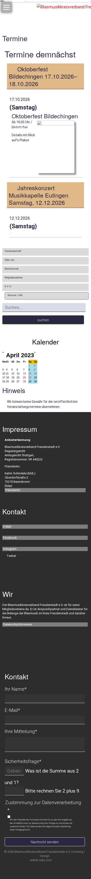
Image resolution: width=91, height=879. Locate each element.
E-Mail (7, 526)
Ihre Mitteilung (21, 731)
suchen (43, 320)
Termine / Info (14, 295)
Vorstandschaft (13, 251)
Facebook (10, 537)
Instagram (10, 549)
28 (24, 381)
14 (24, 373)
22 (29, 377)
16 (35, 373)
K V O (8, 286)
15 (29, 373)
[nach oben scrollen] (79, 860)
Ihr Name (16, 689)
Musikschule (11, 268)
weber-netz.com (41, 860)
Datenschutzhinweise (17, 624)
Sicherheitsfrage (23, 761)
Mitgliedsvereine (13, 277)
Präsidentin (12, 490)
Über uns (9, 259)
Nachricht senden (45, 842)
